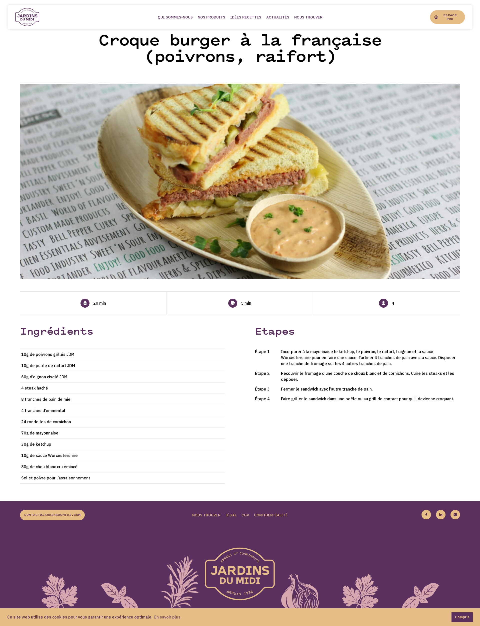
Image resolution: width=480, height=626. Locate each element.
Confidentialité (271, 515)
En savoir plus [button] (167, 617)
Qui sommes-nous (175, 17)
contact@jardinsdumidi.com (52, 515)
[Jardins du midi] (32, 17)
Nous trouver (308, 17)
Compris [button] (462, 617)
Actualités (277, 17)
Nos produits (211, 17)
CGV (245, 515)
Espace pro (450, 17)
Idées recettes (245, 17)
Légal (231, 515)
